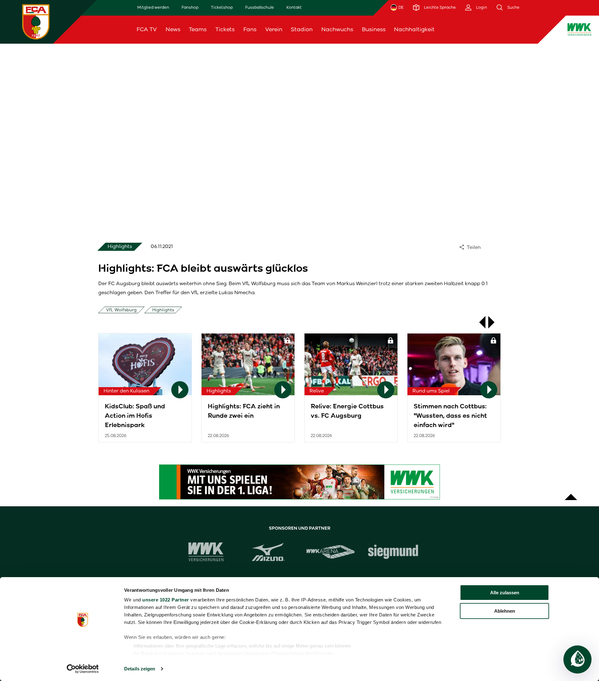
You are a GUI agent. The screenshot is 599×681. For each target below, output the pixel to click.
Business (374, 29)
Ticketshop (222, 7)
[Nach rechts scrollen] (494, 322)
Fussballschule (259, 7)
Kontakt (294, 7)
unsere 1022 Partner (165, 599)
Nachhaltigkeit (414, 29)
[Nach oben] (571, 494)
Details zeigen (139, 668)
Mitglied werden (153, 7)
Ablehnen (504, 611)
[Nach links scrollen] (479, 322)
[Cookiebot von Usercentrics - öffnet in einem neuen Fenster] (83, 669)
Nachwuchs (337, 29)
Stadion (302, 29)
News (173, 29)
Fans (249, 29)
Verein (273, 29)
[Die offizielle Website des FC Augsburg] (36, 21)
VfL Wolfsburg (121, 310)
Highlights (163, 310)
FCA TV (147, 29)
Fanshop (190, 7)
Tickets (225, 29)
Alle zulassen (504, 592)
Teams (198, 29)
